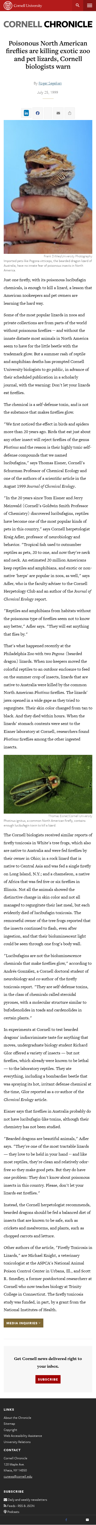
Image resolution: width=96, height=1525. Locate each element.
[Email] (87, 1520)
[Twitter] (77, 1520)
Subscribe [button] (48, 1379)
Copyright (10, 1429)
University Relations (17, 1441)
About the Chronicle (17, 1417)
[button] (48, 187)
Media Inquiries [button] (22, 1323)
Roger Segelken (50, 83)
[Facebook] (66, 1520)
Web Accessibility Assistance (23, 1435)
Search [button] (77, 5)
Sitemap (9, 1423)
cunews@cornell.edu (18, 1476)
